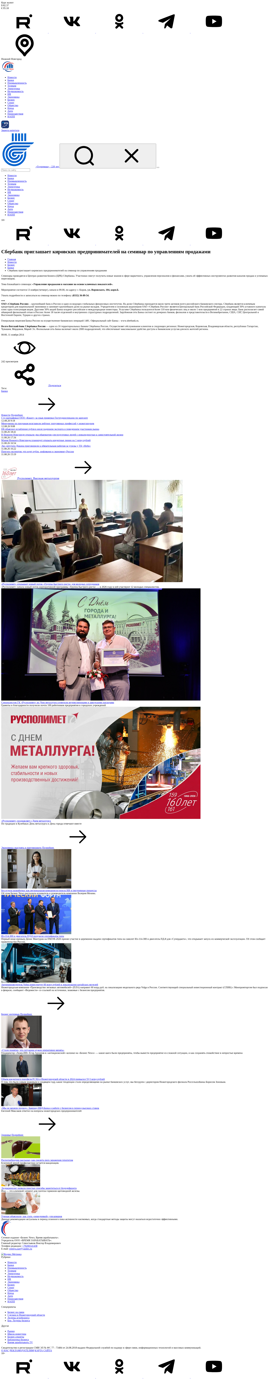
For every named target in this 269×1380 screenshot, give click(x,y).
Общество (12, 105)
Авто (10, 111)
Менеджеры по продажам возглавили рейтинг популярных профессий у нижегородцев (47, 423)
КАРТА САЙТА (43, 1350)
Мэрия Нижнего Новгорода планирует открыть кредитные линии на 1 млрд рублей (46, 440)
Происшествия (15, 113)
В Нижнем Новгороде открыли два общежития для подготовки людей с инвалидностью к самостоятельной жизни (62, 434)
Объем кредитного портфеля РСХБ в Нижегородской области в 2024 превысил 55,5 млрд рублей (53, 1079)
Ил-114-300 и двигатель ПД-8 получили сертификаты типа (32, 936)
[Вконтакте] (72, 32)
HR (9, 94)
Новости (12, 77)
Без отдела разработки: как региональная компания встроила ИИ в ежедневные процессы (49, 890)
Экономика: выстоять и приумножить (21, 847)
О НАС (5, 1350)
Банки (10, 80)
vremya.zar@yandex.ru (20, 1248)
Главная (11, 259)
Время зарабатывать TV (20, 1342)
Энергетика (13, 88)
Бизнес (11, 99)
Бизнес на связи (15, 1312)
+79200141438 (29, 1246)
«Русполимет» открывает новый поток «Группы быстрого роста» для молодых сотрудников (50, 584)
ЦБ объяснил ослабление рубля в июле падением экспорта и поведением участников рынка (50, 429)
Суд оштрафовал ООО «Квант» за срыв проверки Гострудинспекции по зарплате (44, 418)
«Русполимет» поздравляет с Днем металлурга (26, 821)
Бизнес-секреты (15, 1336)
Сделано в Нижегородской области (26, 1315)
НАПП (11, 116)
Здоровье (6, 1135)
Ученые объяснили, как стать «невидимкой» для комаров (31, 1216)
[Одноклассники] (119, 32)
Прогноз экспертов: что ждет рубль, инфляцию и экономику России (37, 451)
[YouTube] (214, 32)
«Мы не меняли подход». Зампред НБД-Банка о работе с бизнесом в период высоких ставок (50, 1108)
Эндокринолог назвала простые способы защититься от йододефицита (39, 1188)
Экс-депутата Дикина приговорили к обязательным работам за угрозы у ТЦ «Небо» (46, 446)
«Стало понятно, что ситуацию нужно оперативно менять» (32, 1050)
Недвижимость (15, 91)
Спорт (10, 102)
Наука (10, 108)
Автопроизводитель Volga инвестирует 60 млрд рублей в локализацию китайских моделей (49, 984)
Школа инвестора (16, 1334)
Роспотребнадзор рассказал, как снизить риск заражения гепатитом (37, 1160)
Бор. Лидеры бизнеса (18, 1320)
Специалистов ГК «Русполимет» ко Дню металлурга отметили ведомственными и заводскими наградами (57, 702)
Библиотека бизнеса (18, 1339)
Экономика (13, 97)
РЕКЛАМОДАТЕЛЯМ (22, 1350)
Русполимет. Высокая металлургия (38, 478)
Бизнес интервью (10, 1014)
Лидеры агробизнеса (18, 1317)
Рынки (11, 1331)
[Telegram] (167, 32)
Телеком (11, 85)
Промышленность (17, 83)
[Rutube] (25, 32)
